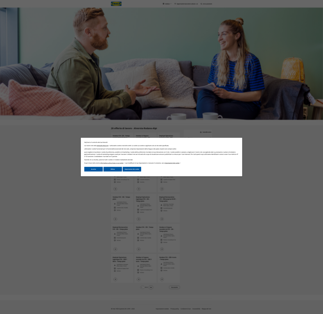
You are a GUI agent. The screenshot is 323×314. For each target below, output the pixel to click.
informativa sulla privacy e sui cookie (111, 163)
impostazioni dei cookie (172, 163)
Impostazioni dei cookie (132, 169)
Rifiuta (113, 169)
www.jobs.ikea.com (102, 146)
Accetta (93, 169)
